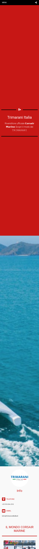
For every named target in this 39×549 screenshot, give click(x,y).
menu (4, 2)
